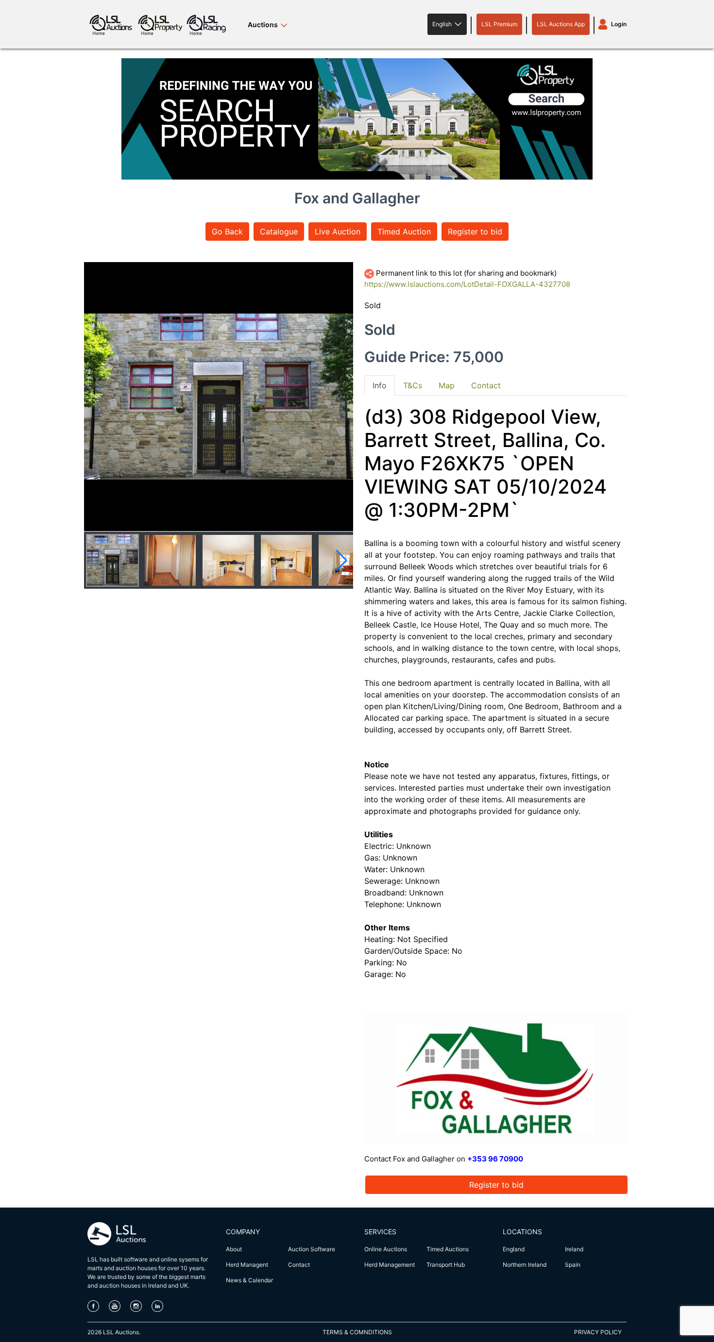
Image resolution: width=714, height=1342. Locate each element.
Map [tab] (447, 385)
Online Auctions (385, 1249)
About (234, 1249)
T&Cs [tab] (412, 385)
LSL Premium (499, 24)
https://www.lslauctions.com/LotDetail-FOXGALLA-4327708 (467, 284)
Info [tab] (380, 385)
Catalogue (279, 231)
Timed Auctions (447, 1249)
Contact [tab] (486, 385)
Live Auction (337, 231)
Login (619, 24)
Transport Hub (445, 1264)
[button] (447, 24)
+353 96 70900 (495, 1158)
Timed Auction (404, 231)
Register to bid (475, 231)
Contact (299, 1264)
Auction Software (311, 1249)
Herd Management (389, 1264)
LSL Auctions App (561, 24)
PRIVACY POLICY (598, 1332)
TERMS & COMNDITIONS (357, 1332)
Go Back (227, 231)
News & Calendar (249, 1280)
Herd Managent (247, 1264)
